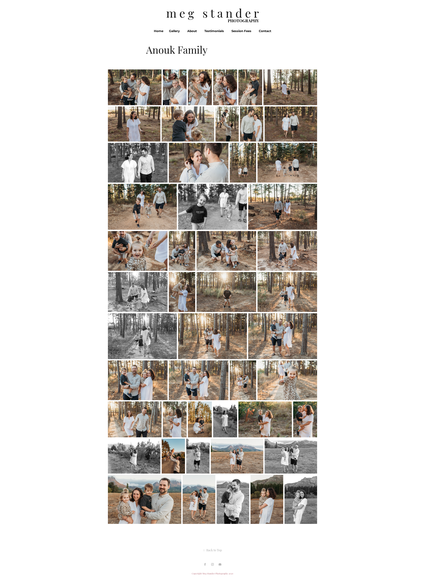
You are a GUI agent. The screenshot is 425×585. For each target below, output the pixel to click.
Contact (265, 31)
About (192, 31)
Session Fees (241, 31)
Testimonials (214, 31)
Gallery (174, 31)
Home (158, 31)
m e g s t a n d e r (212, 12)
